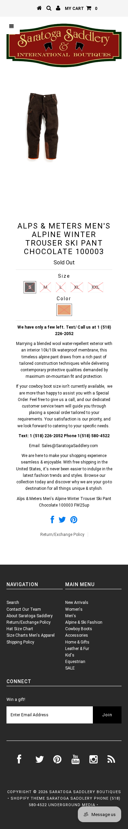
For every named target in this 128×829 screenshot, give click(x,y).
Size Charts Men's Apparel (30, 635)
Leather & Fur (77, 648)
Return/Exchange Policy (62, 534)
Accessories (76, 635)
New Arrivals (76, 602)
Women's (74, 609)
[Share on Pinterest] (73, 521)
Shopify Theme (28, 798)
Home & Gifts (77, 642)
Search (12, 602)
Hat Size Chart (19, 628)
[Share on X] (62, 521)
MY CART (81, 8)
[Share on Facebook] (52, 521)
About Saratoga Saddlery (29, 615)
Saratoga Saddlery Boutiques (85, 792)
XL (77, 287)
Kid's (69, 655)
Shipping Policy (20, 642)
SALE (70, 668)
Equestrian (75, 661)
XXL (95, 287)
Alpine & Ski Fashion (83, 622)
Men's (70, 615)
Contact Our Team (23, 609)
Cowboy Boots (78, 628)
